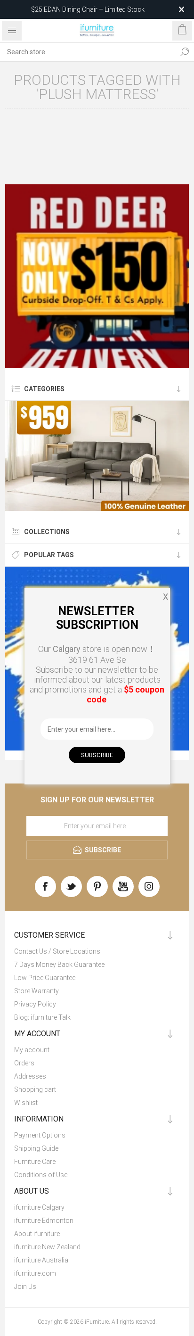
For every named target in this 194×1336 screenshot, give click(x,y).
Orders (24, 1063)
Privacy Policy (35, 1004)
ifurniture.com (35, 1273)
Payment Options (39, 1135)
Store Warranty (36, 991)
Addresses (30, 1076)
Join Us (25, 1286)
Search (184, 51)
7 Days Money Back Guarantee (59, 964)
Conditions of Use (40, 1175)
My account (31, 1050)
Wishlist (26, 1102)
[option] (97, 276)
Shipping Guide (36, 1148)
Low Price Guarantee (44, 977)
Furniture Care (35, 1161)
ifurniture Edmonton (43, 1220)
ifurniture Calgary (39, 1207)
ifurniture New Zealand (47, 1247)
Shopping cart (35, 1089)
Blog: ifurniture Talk (42, 1017)
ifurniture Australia (41, 1260)
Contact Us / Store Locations (57, 951)
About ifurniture (37, 1233)
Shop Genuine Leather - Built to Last (87, 9)
